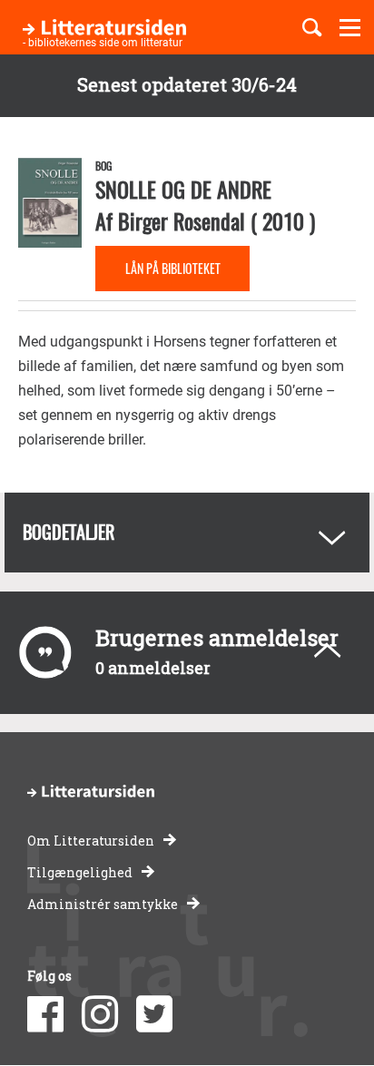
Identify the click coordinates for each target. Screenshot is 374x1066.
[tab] (187, 532)
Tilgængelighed (80, 872)
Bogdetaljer (68, 531)
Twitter (154, 1014)
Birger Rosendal (181, 220)
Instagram (100, 1014)
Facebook (45, 1014)
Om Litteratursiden (90, 840)
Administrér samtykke (102, 904)
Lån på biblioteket (173, 268)
